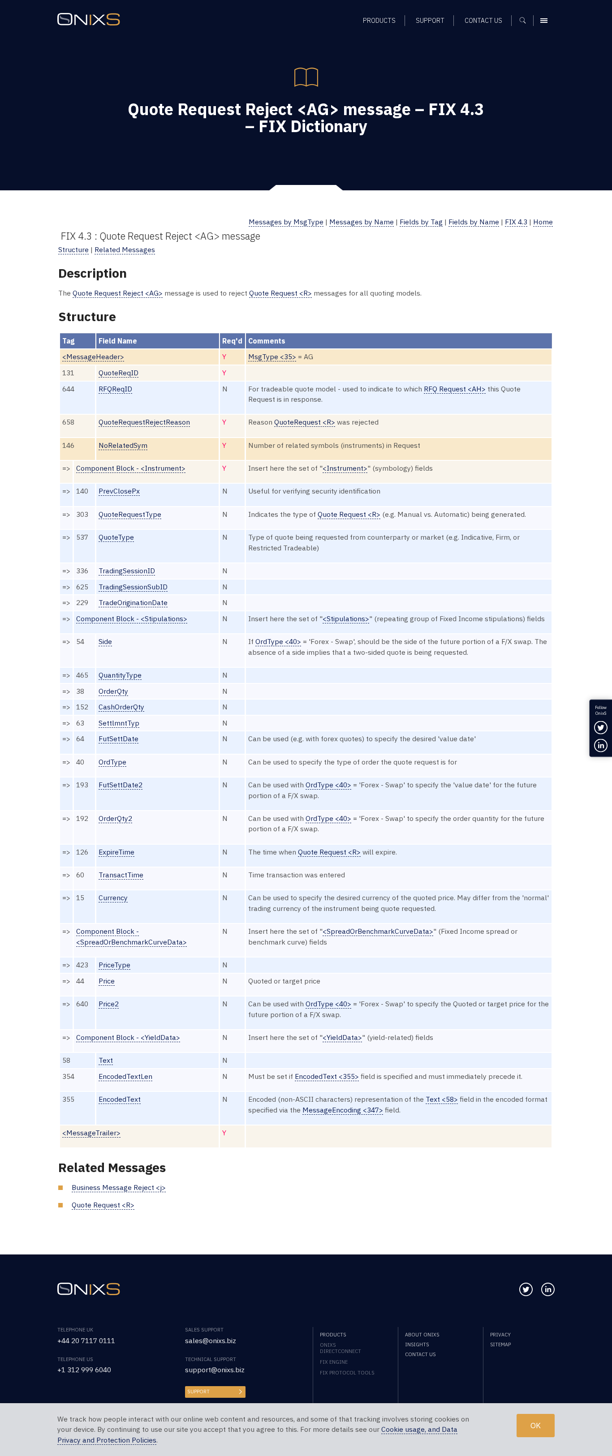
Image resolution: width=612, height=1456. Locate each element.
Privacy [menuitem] (500, 1334)
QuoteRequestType (130, 514)
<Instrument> (345, 468)
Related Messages (125, 249)
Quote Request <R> (280, 292)
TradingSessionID (127, 570)
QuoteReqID (118, 372)
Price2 (109, 1003)
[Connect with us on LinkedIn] (548, 1289)
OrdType (112, 761)
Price (107, 980)
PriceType (114, 964)
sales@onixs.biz (210, 1340)
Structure (73, 249)
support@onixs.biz (215, 1369)
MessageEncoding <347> (342, 1109)
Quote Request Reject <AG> (118, 292)
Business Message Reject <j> (119, 1187)
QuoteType (116, 537)
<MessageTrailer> (91, 1132)
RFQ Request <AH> (455, 388)
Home (543, 221)
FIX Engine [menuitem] (334, 1362)
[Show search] (526, 20)
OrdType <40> (278, 641)
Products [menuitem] (379, 20)
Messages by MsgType (286, 221)
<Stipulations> (346, 618)
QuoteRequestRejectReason (144, 421)
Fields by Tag (421, 221)
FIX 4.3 (516, 221)
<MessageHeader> (93, 356)
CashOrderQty (121, 706)
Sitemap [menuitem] (500, 1344)
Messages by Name (361, 221)
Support (198, 1391)
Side (105, 641)
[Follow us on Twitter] (526, 1289)
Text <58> (442, 1099)
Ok (535, 1425)
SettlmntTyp (119, 722)
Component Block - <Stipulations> (131, 618)
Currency (113, 897)
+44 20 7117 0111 (86, 1340)
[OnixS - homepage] (88, 19)
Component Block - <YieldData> (128, 1037)
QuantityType (120, 674)
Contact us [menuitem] (483, 20)
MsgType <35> (272, 356)
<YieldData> (342, 1037)
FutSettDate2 (120, 784)
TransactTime (121, 874)
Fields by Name (473, 221)
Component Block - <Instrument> (130, 468)
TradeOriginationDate (133, 602)
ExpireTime (116, 851)
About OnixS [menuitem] (422, 1334)
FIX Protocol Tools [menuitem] (347, 1373)
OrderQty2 (115, 818)
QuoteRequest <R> (304, 421)
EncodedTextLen (125, 1076)
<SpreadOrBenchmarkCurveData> (378, 931)
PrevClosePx (119, 490)
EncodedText (120, 1099)
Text (106, 1060)
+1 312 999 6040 (84, 1369)
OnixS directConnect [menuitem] (340, 1348)
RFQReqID (115, 388)
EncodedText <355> (327, 1076)
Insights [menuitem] (417, 1344)
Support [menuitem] (430, 20)
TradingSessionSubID (133, 586)
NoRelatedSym (123, 445)
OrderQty (113, 691)
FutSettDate (118, 738)
